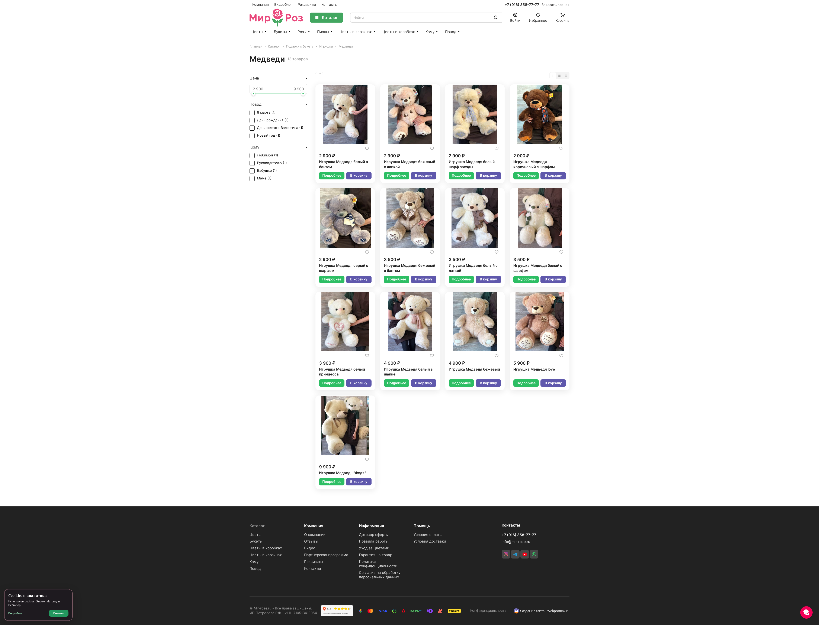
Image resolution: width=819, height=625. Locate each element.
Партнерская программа (326, 555)
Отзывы (311, 541)
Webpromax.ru (558, 611)
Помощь (422, 526)
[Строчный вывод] (559, 75)
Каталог (257, 526)
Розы (302, 32)
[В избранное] (367, 148)
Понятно (58, 613)
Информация (371, 526)
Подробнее (331, 175)
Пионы (323, 32)
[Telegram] (515, 554)
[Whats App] (534, 554)
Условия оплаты (428, 535)
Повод (450, 32)
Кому (429, 32)
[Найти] (495, 18)
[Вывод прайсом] (566, 75)
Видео (309, 548)
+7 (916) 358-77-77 (522, 5)
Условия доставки (430, 541)
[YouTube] (524, 554)
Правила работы (373, 541)
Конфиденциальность (488, 611)
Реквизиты (313, 562)
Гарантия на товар (375, 555)
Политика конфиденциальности (378, 563)
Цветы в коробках (398, 32)
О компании (314, 535)
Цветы (257, 32)
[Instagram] (506, 554)
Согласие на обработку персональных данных (379, 574)
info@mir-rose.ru (516, 542)
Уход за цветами (374, 548)
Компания (313, 526)
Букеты (280, 32)
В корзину (358, 175)
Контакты (312, 568)
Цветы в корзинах (356, 32)
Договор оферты (374, 535)
